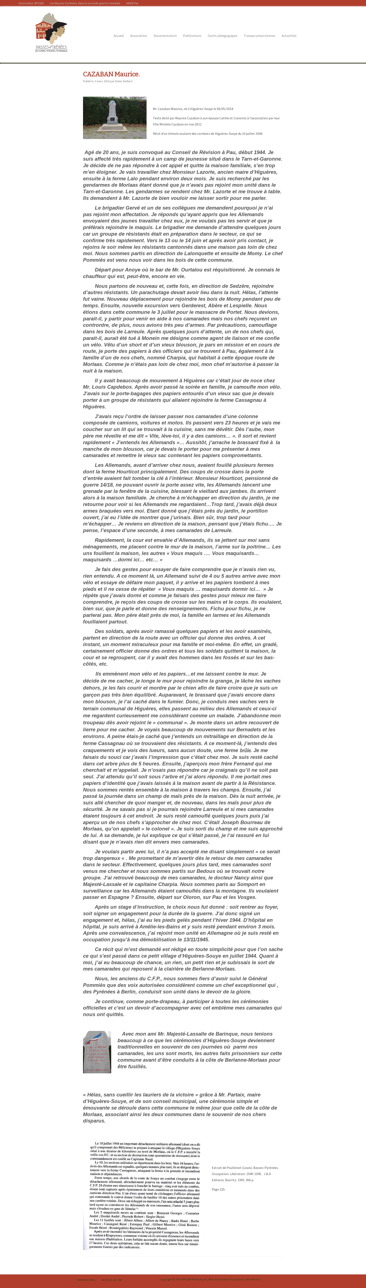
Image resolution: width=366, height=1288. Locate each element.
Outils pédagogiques (222, 35)
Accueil (119, 35)
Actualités (289, 35)
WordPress (253, 1279)
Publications (192, 35)
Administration (86, 1280)
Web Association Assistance (226, 1279)
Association (138, 35)
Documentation (165, 35)
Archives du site (112, 1280)
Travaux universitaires (259, 35)
